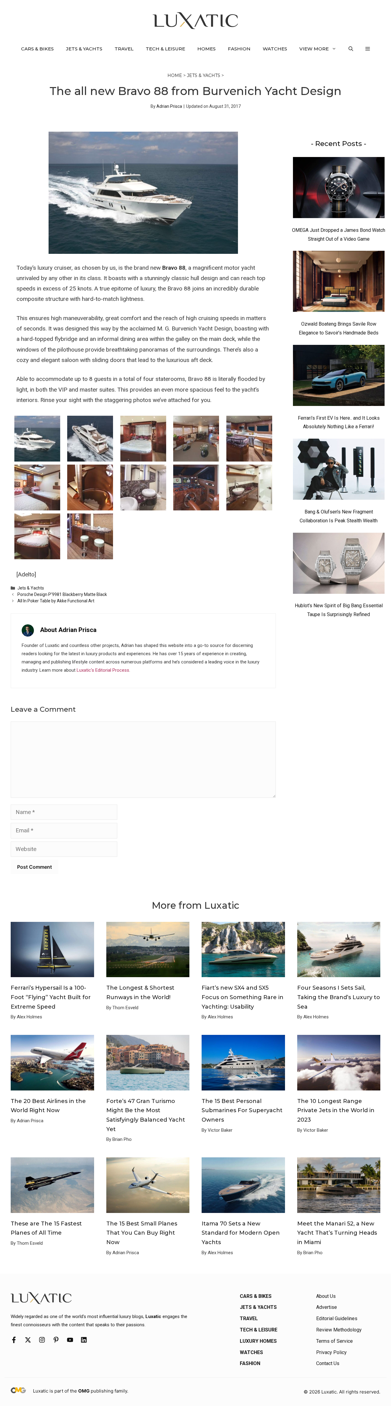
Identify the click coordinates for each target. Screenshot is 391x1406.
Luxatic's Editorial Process (103, 670)
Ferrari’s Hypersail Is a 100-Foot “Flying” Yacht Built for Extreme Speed (51, 997)
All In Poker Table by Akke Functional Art (55, 600)
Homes (206, 49)
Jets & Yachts (84, 49)
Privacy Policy (331, 1352)
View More (314, 49)
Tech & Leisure (165, 49)
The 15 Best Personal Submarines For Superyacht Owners (242, 1110)
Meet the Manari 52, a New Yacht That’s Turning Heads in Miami (337, 1233)
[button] (350, 49)
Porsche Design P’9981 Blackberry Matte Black (62, 594)
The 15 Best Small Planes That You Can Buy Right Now (141, 1233)
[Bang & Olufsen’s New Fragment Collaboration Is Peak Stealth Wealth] (339, 471)
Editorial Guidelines (336, 1318)
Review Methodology (339, 1330)
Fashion (239, 49)
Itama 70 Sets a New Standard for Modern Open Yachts (241, 1233)
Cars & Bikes (37, 49)
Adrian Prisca (169, 106)
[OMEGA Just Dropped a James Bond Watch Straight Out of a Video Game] (339, 189)
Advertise (326, 1307)
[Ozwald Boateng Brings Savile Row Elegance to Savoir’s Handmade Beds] (339, 283)
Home (174, 75)
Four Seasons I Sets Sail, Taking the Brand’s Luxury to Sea (338, 997)
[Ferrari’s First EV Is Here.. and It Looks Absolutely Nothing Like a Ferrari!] (339, 377)
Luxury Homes (258, 1341)
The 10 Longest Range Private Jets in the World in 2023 (336, 1110)
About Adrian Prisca (68, 630)
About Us (326, 1296)
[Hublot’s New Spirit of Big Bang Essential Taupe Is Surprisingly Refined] (339, 565)
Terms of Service (334, 1341)
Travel (124, 49)
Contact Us (327, 1363)
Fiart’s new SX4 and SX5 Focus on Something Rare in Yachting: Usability (242, 997)
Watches (275, 49)
